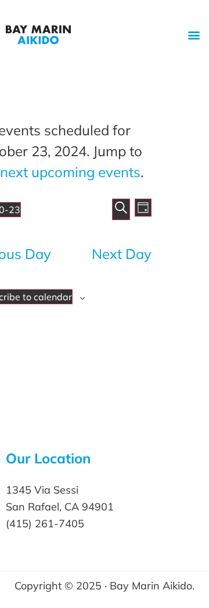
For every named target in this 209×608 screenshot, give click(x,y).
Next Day (122, 253)
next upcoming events (70, 172)
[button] (193, 35)
